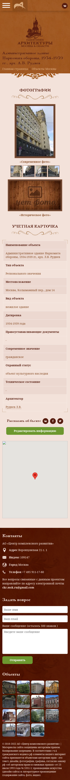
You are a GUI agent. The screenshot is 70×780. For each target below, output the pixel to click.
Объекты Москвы (44, 69)
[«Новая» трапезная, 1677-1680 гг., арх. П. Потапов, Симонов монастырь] (23, 730)
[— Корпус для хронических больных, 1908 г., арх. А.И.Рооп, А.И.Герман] (37, 687)
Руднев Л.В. (13, 407)
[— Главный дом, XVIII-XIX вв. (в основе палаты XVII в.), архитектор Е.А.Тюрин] (9, 687)
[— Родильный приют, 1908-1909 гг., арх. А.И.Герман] (52, 701)
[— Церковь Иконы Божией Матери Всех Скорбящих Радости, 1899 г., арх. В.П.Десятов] (9, 715)
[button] (35, 476)
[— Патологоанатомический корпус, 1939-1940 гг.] (37, 701)
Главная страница (15, 69)
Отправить (17, 660)
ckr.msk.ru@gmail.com (18, 587)
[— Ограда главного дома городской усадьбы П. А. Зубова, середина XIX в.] (9, 701)
